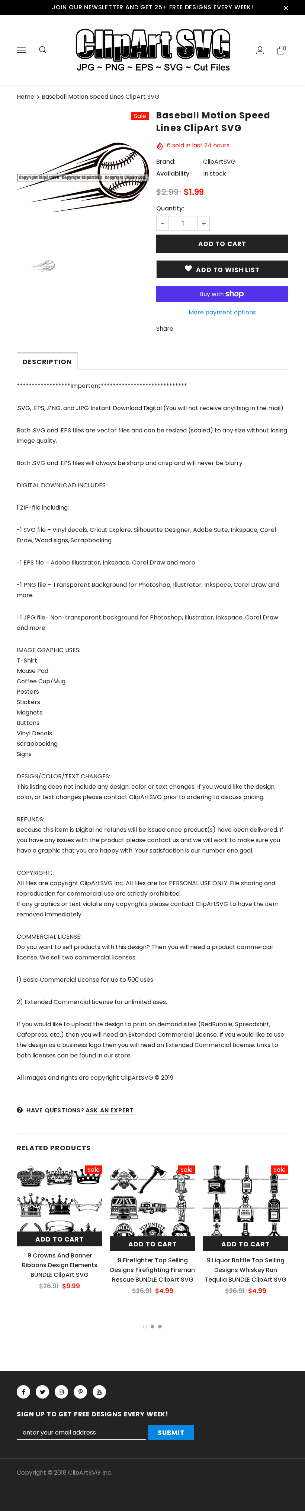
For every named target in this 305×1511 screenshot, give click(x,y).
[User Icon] (260, 50)
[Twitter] (42, 1392)
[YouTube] (99, 1392)
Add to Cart (59, 1239)
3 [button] (160, 1326)
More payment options (222, 312)
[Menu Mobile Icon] (21, 50)
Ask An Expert (110, 1110)
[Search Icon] (42, 50)
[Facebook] (23, 1392)
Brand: (166, 161)
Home (25, 96)
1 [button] (145, 1326)
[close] (285, 7)
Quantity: (170, 208)
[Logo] (152, 49)
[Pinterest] (80, 1392)
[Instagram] (61, 1392)
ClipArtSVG (219, 161)
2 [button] (152, 1326)
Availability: (173, 173)
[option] (83, 177)
